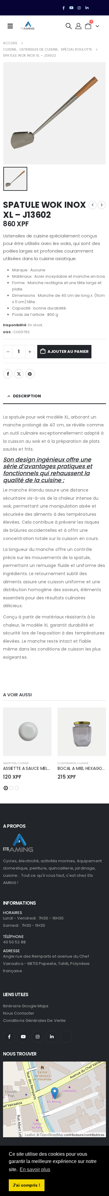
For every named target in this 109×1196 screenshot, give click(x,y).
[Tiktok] (94, 8)
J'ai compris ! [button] (26, 1185)
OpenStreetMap (51, 1134)
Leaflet (30, 1134)
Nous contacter (18, 1013)
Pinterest (30, 374)
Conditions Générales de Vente (34, 1020)
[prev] (92, 205)
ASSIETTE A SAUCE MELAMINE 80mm (38, 768)
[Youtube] (71, 8)
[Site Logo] (27, 26)
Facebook (8, 374)
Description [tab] (27, 396)
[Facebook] (63, 8)
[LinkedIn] (87, 8)
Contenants (67, 763)
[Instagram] (79, 8)
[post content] (27, 731)
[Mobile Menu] (12, 26)
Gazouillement (19, 374)
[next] (101, 205)
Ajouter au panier (68, 351)
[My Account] (78, 26)
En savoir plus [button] (35, 1169)
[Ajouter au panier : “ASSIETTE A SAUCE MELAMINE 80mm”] (41, 717)
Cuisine (23, 763)
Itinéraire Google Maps (25, 1006)
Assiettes (9, 763)
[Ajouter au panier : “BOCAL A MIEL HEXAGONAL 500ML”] (96, 717)
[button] (68, 26)
